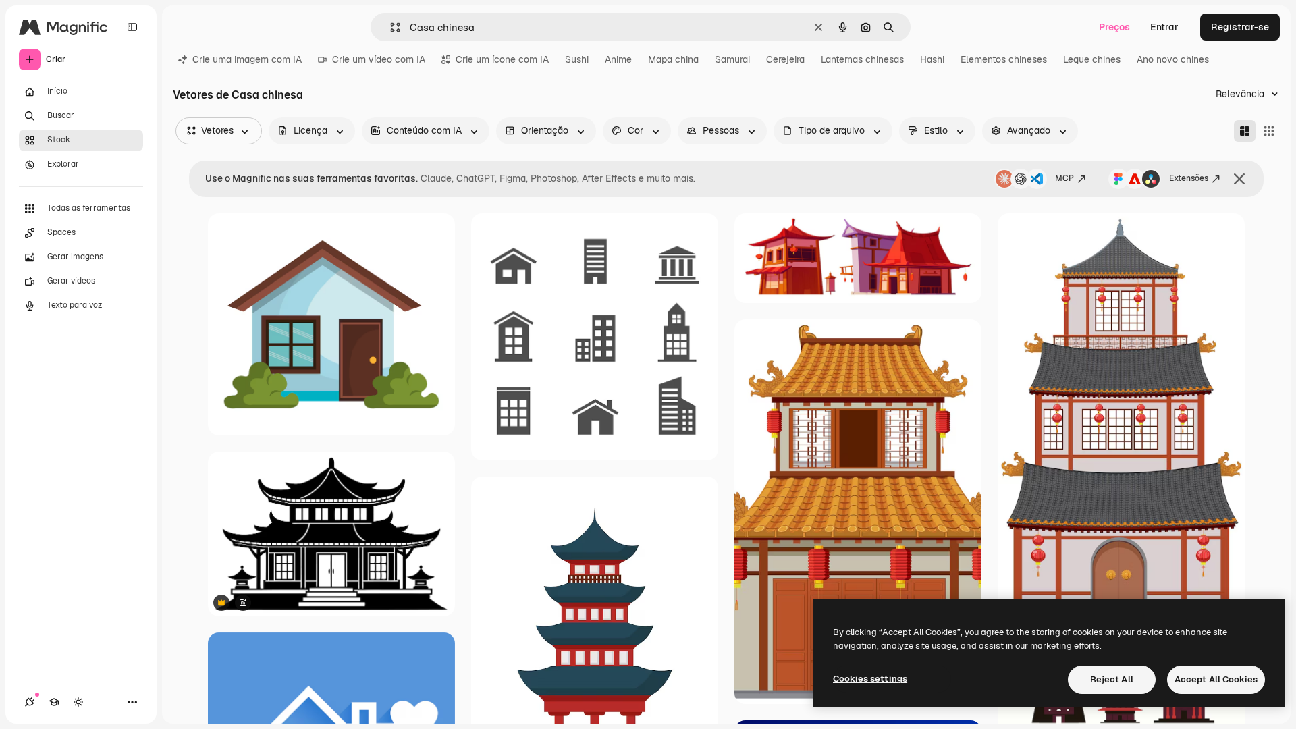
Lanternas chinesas (862, 59)
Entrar (1164, 27)
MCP (1064, 178)
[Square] (1269, 131)
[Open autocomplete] (389, 27)
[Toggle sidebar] (132, 27)
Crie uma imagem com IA (247, 59)
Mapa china (673, 59)
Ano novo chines (1173, 59)
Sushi (577, 59)
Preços (1114, 27)
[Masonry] (1245, 131)
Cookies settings (870, 678)
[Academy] (54, 702)
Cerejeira (785, 59)
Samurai (732, 59)
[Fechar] (1239, 179)
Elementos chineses (1004, 59)
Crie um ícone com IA (502, 59)
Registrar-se (1240, 27)
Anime (618, 59)
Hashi (932, 59)
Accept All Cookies (1216, 679)
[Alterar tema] (78, 702)
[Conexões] (29, 702)
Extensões (1188, 178)
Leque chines (1091, 59)
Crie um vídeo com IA (378, 59)
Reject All (1111, 679)
